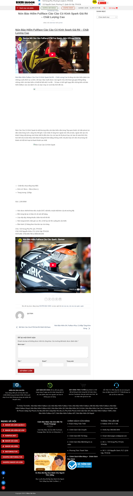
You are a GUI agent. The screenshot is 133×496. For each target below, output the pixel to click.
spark (82, 306)
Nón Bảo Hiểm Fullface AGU (41, 408)
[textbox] (106, 17)
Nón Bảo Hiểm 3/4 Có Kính (75, 408)
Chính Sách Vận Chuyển (77, 430)
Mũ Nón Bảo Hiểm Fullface (99, 406)
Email (44, 361)
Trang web (70, 361)
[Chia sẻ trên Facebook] (46, 299)
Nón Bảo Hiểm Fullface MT (65, 413)
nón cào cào (65, 306)
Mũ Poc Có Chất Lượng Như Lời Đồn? (49, 474)
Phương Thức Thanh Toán (78, 450)
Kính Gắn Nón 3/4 (84, 411)
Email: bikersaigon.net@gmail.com (114, 436)
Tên (19, 361)
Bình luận (21, 344)
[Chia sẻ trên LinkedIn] (60, 299)
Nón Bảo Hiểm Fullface (81, 406)
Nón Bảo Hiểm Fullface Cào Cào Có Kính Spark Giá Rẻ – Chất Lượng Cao (41, 77)
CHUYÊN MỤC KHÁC (53, 10)
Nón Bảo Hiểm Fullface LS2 (40, 406)
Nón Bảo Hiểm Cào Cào (94, 408)
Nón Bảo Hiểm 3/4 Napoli (85, 413)
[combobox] (107, 17)
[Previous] (35, 436)
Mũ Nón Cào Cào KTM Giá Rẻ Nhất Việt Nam (34, 327)
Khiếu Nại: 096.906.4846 (110, 430)
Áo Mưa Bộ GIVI (42, 411)
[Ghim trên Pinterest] (56, 299)
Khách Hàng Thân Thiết (76, 424)
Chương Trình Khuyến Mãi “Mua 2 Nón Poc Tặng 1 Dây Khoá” (50, 423)
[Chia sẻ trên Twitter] (49, 299)
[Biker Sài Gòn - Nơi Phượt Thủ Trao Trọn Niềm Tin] (25, 2)
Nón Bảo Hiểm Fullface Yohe (62, 406)
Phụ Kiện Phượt (70, 411)
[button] (104, 8)
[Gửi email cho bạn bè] (53, 299)
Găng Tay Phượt (30, 411)
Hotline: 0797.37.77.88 (109, 424)
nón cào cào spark (74, 306)
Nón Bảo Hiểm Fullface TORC (101, 411)
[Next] (64, 436)
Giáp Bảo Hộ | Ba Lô (57, 411)
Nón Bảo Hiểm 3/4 (58, 408)
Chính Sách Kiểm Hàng (78, 456)
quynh (60, 22)
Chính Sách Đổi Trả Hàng (78, 436)
